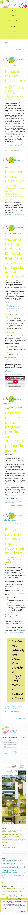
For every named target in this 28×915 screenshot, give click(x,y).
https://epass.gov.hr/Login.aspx (13, 374)
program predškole (21, 870)
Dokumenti (14, 26)
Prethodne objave (20, 49)
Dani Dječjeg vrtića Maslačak (12, 861)
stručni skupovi (13, 875)
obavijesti (19, 711)
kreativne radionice (6, 867)
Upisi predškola (14, 505)
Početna (14, 10)
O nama (14, 15)
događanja (7, 863)
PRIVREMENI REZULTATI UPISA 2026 (14, 214)
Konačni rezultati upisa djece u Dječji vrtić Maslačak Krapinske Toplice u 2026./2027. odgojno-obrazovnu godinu (15, 145)
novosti (14, 866)
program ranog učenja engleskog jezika (13, 872)
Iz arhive (6, 883)
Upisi (14, 31)
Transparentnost (14, 37)
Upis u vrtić (19, 59)
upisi (18, 150)
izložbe (22, 864)
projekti (4, 875)
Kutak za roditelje (14, 21)
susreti (21, 875)
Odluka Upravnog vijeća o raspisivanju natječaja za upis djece (15, 310)
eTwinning (16, 864)
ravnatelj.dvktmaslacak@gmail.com (14, 495)
